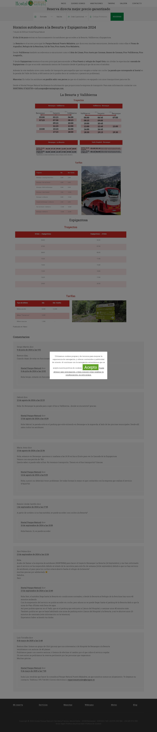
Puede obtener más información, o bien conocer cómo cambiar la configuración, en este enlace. (78, 371)
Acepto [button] (90, 367)
